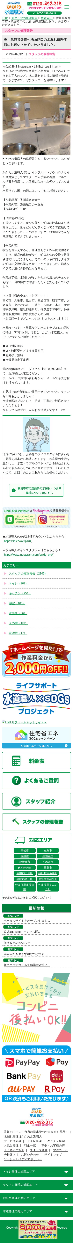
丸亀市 (48, 850)
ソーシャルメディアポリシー (23, 1159)
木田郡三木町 (25, 873)
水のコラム (60, 1150)
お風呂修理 (11, 1145)
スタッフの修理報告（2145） (28, 573)
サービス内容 (12, 1141)
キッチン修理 (56, 1141)
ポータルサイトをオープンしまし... (27, 920)
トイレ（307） (18, 583)
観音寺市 (24, 861)
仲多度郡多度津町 (24, 887)
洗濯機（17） (18, 633)
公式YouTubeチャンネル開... (22, 931)
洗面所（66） (18, 613)
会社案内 (10, 1154)
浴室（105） (17, 603)
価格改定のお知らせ (17, 942)
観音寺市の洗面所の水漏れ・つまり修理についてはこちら (39, 490)
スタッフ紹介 (38, 1150)
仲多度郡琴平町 (47, 879)
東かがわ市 (25, 867)
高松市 (25, 850)
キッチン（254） (20, 593)
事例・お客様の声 (53, 1145)
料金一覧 (30, 1145)
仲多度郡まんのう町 (47, 887)
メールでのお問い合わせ (44, 13)
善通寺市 (47, 856)
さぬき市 (47, 861)
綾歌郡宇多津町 (47, 873)
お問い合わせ (30, 1154)
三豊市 (48, 867)
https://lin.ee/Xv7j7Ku (17, 541)
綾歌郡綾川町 (25, 879)
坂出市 (25, 856)
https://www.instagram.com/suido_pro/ (28, 554)
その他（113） (18, 623)
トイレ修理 (34, 1141)
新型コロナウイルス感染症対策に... (27, 965)
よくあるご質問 (14, 1150)
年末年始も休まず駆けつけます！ (25, 954)
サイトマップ (53, 1154)
